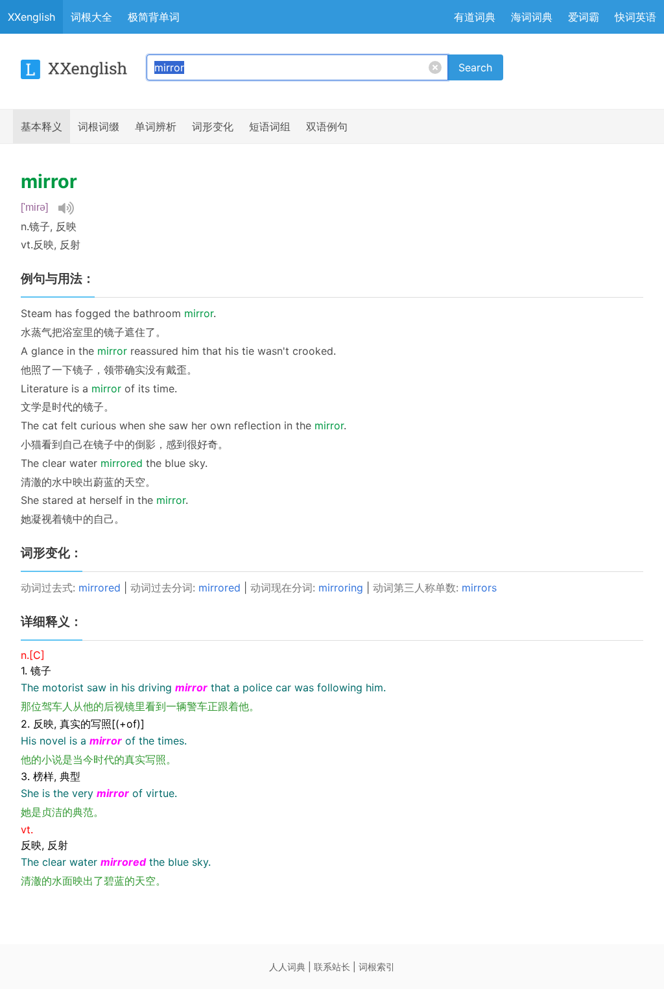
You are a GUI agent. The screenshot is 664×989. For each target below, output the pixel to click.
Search (475, 67)
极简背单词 (154, 16)
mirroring (340, 587)
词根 (98, 126)
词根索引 (377, 966)
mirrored (99, 587)
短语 (269, 126)
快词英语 (635, 16)
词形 (212, 126)
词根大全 (91, 16)
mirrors (479, 587)
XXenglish (31, 16)
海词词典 (531, 16)
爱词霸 (583, 16)
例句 (327, 126)
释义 (41, 126)
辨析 (155, 126)
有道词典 (474, 16)
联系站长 (332, 966)
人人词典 (287, 966)
